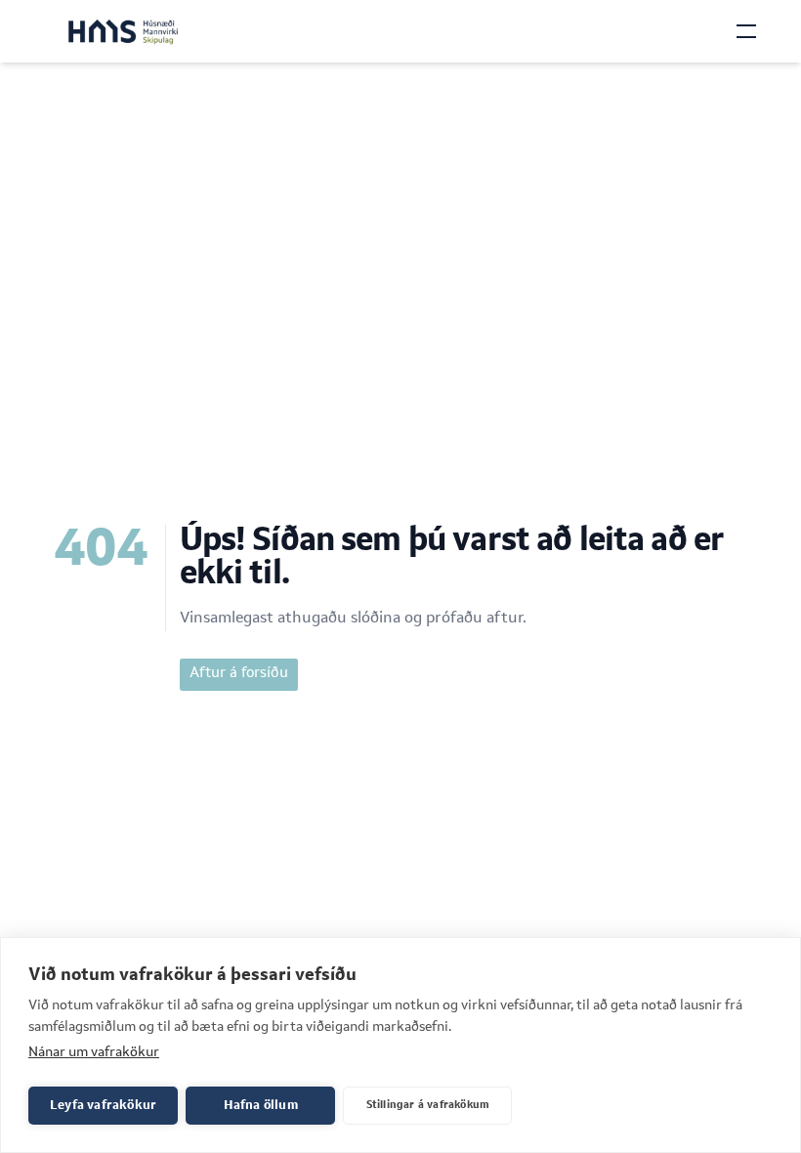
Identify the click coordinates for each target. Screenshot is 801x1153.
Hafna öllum (261, 1105)
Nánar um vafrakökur (93, 1052)
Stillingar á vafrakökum (428, 1105)
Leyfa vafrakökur (103, 1105)
